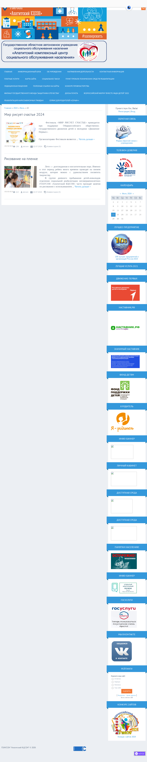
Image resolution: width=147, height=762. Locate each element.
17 (122, 210)
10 (122, 206)
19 (131, 210)
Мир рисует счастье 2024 (24, 114)
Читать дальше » (87, 139)
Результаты (121, 695)
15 (113, 210)
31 (122, 219)
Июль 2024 (126, 194)
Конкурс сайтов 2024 (127, 737)
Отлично (117, 679)
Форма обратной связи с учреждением (126, 142)
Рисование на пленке (21, 158)
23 (118, 215)
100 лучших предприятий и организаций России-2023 (127, 258)
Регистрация (123, 111)
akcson (26, 146)
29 (113, 219)
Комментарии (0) (54, 146)
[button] (129, 9)
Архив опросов (131, 695)
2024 (15, 108)
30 (118, 219)
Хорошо (117, 682)
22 (113, 215)
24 (122, 215)
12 (131, 206)
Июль (22, 108)
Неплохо (117, 685)
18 (127, 210)
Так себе (117, 688)
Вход (133, 111)
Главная (7, 108)
